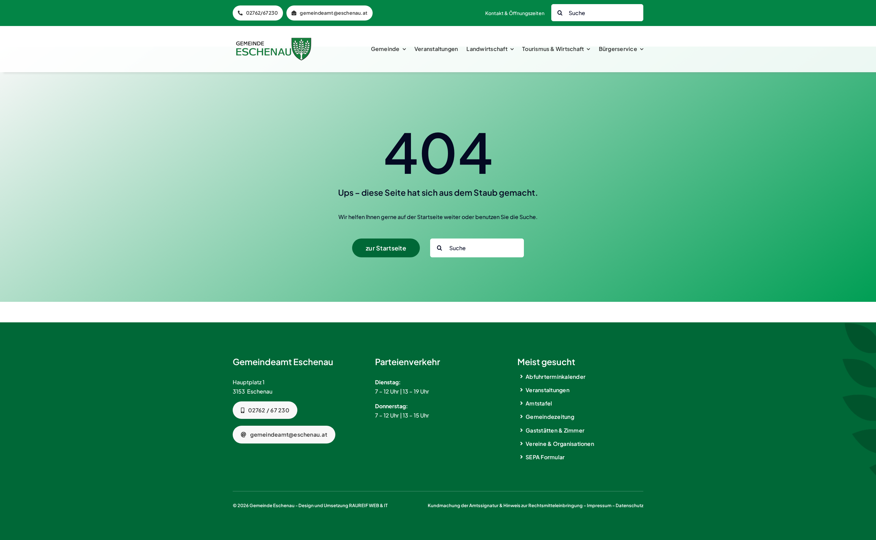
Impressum (599, 505)
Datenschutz (629, 505)
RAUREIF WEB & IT (368, 505)
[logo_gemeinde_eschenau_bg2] (273, 40)
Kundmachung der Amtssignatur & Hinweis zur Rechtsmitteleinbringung (505, 505)
